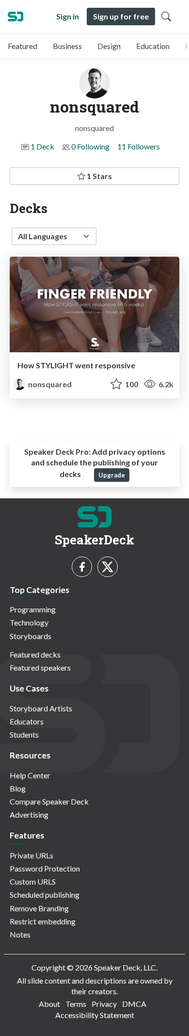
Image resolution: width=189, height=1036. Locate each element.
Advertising (29, 814)
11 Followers (138, 146)
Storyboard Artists (41, 708)
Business (67, 45)
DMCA (134, 1003)
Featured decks (35, 654)
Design (109, 45)
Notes (20, 934)
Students (24, 734)
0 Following (90, 146)
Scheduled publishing (44, 894)
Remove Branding (39, 908)
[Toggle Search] (166, 16)
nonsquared (49, 384)
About (49, 1003)
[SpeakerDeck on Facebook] (82, 567)
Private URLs (31, 855)
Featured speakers (40, 667)
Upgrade (111, 475)
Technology (29, 622)
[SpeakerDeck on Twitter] (107, 567)
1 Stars (98, 176)
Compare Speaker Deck (49, 801)
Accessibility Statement (94, 1015)
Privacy (104, 1003)
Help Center (30, 775)
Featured (22, 45)
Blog (18, 788)
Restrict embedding (43, 921)
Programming (33, 609)
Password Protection (45, 868)
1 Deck (42, 146)
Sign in (67, 16)
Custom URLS (33, 881)
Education (153, 45)
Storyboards (30, 636)
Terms (75, 1003)
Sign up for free (121, 16)
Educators (27, 721)
